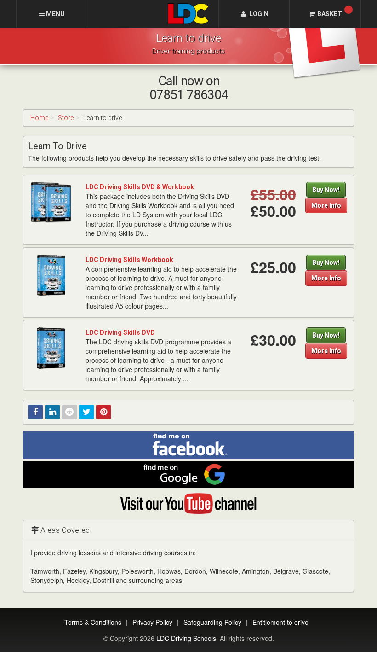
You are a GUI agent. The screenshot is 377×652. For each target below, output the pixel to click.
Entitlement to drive (280, 622)
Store (66, 118)
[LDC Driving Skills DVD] (51, 347)
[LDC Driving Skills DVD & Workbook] (51, 202)
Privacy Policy (152, 622)
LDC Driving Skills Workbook (129, 259)
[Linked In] (52, 412)
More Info (326, 205)
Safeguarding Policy (212, 622)
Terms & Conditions (92, 622)
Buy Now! (326, 189)
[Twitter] (86, 412)
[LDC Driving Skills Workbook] (51, 275)
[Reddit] (69, 412)
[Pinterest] (103, 412)
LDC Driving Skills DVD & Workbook (140, 187)
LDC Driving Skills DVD (120, 332)
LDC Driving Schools (186, 638)
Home (39, 118)
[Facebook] (35, 412)
